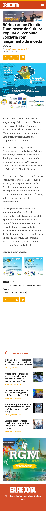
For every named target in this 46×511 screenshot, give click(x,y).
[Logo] (13, 5)
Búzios (12, 282)
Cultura (6, 292)
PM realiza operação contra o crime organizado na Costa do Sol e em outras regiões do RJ (18, 408)
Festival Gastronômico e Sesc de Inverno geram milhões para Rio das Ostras (18, 392)
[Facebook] (5, 57)
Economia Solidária (19, 292)
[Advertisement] (24, 327)
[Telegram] (22, 57)
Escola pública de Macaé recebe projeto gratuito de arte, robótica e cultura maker (18, 424)
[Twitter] (11, 57)
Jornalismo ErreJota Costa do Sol (18, 49)
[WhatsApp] (16, 57)
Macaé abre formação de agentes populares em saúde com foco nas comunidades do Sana (16, 377)
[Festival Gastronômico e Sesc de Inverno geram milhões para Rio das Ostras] (38, 393)
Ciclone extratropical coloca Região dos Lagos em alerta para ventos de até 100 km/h (18, 362)
